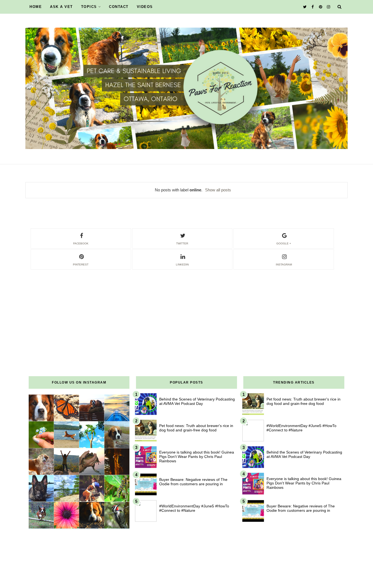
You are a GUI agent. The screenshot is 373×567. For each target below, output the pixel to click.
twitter (182, 243)
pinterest (80, 264)
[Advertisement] (186, 308)
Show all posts (218, 190)
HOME (35, 7)
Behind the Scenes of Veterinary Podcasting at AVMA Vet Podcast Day (197, 401)
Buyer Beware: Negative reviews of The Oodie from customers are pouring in (193, 481)
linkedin (182, 264)
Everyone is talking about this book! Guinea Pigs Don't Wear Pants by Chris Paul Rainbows (196, 456)
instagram (284, 264)
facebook (80, 243)
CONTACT (119, 7)
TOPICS (89, 7)
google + (283, 243)
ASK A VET (61, 7)
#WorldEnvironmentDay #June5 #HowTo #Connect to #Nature (194, 508)
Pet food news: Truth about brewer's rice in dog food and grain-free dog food (196, 427)
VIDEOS (145, 7)
